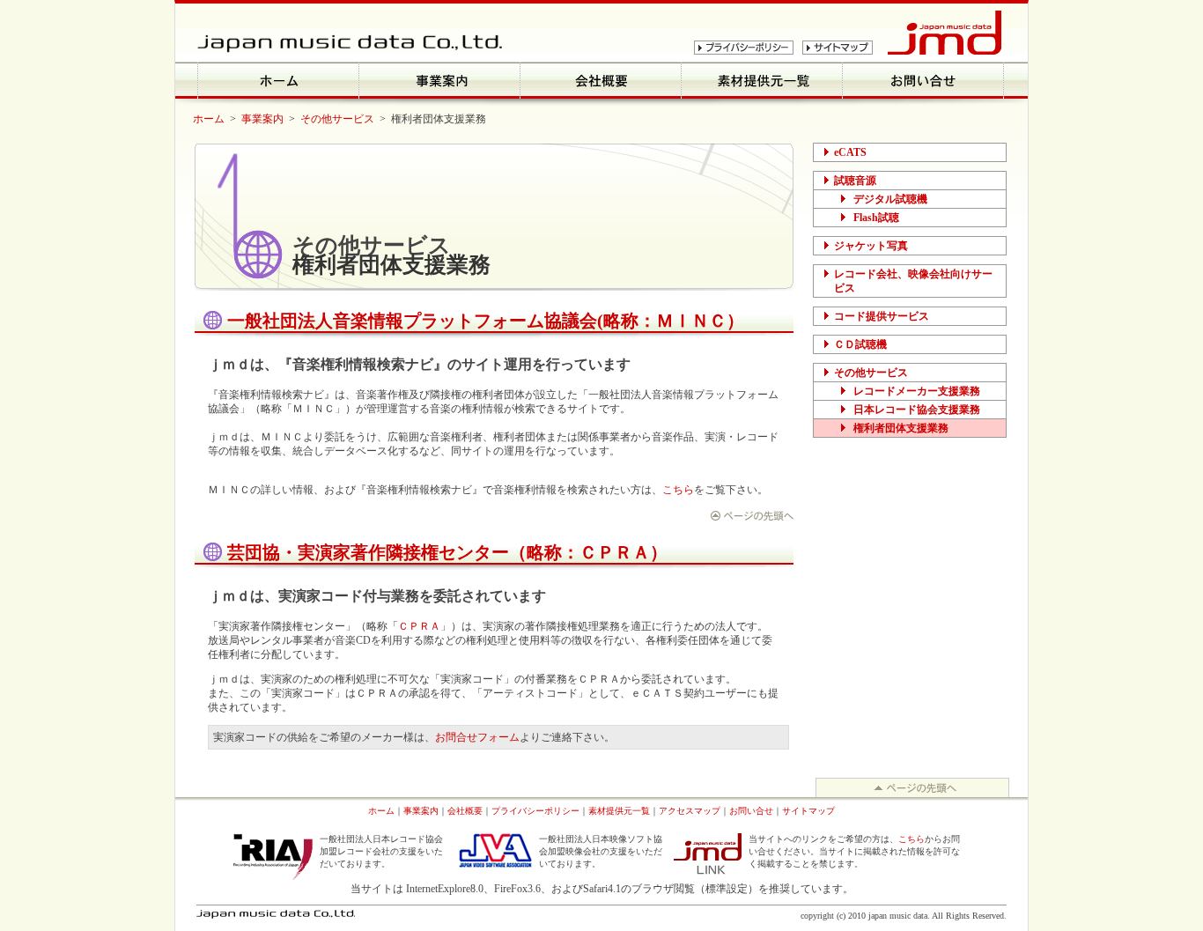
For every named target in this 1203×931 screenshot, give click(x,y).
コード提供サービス (881, 316)
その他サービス (337, 119)
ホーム (209, 119)
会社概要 (465, 811)
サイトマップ (808, 811)
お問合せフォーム (477, 737)
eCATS (850, 152)
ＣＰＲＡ (419, 626)
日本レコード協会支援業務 (916, 409)
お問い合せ (751, 811)
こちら (678, 490)
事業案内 (262, 119)
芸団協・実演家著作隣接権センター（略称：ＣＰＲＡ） (447, 552)
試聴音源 (855, 180)
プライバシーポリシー (535, 811)
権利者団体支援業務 (900, 428)
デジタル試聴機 (890, 199)
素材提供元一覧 (619, 811)
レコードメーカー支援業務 (916, 391)
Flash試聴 (876, 217)
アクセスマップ (689, 811)
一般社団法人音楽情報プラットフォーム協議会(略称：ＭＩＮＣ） (485, 320)
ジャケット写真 (871, 246)
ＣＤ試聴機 (860, 344)
